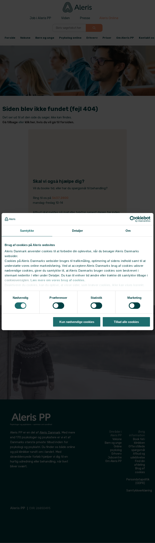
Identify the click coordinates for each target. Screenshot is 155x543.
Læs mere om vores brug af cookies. (57, 280)
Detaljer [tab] (77, 230)
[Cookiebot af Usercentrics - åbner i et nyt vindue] (132, 219)
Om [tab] (128, 230)
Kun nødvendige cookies (76, 322)
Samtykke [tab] (27, 230)
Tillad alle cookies (126, 322)
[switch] (58, 305)
